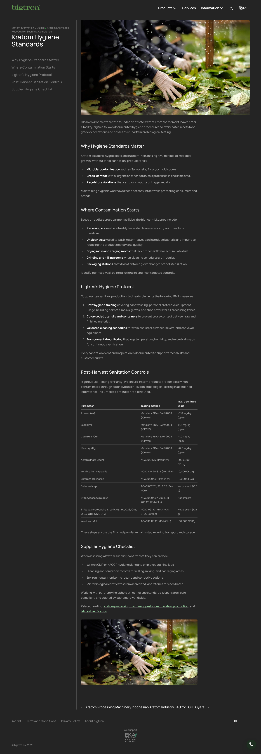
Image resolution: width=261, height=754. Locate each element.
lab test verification (94, 611)
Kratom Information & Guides (27, 27)
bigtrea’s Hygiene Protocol (31, 74)
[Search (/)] (231, 7)
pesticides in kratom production (167, 606)
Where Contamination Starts (33, 67)
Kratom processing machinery (124, 606)
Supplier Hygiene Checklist (31, 89)
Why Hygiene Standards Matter (35, 60)
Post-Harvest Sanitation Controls (36, 82)
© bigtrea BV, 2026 (22, 745)
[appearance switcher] (235, 721)
